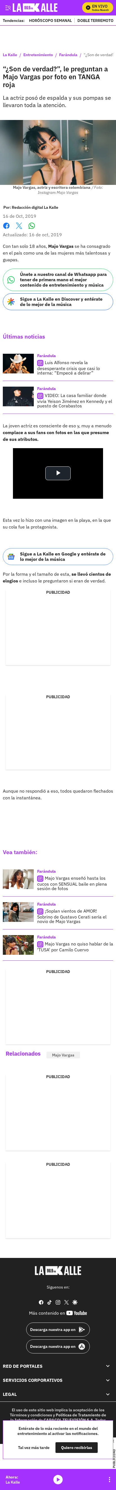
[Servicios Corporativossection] (107, 1380)
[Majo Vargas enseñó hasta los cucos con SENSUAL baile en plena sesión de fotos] (18, 879)
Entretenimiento (38, 55)
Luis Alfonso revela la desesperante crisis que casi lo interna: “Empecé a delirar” (68, 368)
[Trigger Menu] (8, 7)
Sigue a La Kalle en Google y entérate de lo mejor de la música (63, 556)
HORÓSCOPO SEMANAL (50, 20)
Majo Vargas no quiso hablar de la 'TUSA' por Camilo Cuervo (75, 946)
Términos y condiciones (31, 1415)
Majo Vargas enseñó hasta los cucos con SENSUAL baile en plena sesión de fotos (72, 883)
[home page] (58, 1271)
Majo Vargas (63, 1055)
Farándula (68, 55)
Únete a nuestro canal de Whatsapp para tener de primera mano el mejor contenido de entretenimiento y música (63, 279)
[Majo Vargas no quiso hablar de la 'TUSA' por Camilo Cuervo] (18, 945)
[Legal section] (107, 1394)
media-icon (58, 1479)
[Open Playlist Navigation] (109, 1479)
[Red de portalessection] (107, 1366)
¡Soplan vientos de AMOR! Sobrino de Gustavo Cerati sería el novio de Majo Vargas (71, 916)
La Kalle (10, 55)
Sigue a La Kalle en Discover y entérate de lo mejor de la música (61, 301)
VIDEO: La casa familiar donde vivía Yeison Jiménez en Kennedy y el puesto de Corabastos (74, 401)
